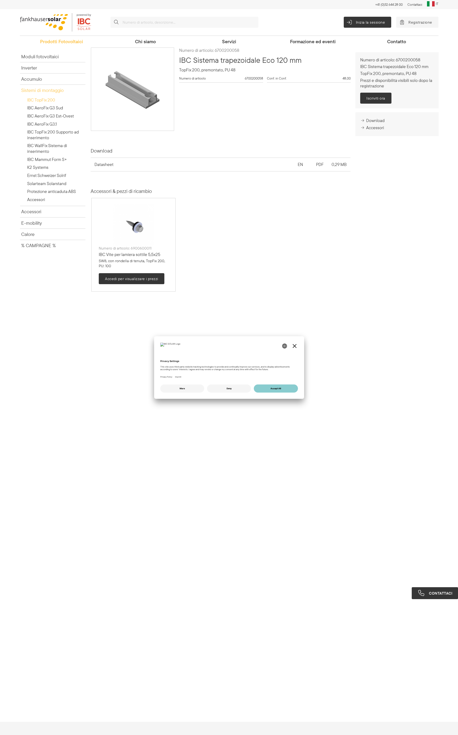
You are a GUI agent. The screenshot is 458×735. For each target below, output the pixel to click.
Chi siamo (145, 41)
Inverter (29, 68)
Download (375, 120)
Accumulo (31, 79)
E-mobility (31, 223)
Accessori (36, 199)
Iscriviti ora (375, 98)
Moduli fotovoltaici (40, 56)
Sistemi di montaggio (42, 90)
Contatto (396, 41)
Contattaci (414, 4)
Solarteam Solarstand (46, 183)
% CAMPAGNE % (38, 245)
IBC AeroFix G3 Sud (45, 108)
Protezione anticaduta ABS (51, 191)
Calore (28, 234)
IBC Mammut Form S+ (47, 159)
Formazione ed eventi (313, 41)
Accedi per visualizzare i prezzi (131, 278)
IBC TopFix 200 (41, 100)
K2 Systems (37, 167)
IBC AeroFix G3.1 (42, 124)
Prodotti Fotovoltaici (61, 41)
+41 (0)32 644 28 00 (389, 4)
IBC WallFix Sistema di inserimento (47, 148)
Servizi (229, 41)
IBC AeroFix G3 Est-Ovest (50, 116)
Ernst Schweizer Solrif (46, 175)
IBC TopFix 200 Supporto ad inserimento (53, 134)
